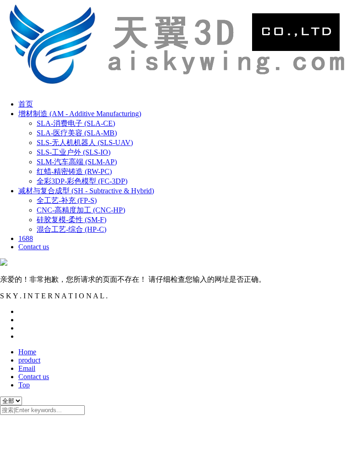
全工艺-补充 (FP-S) (67, 200)
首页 (25, 104)
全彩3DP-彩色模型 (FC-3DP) (82, 181)
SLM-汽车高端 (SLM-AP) (77, 162)
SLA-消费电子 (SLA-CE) (76, 123)
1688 (25, 238)
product (29, 360)
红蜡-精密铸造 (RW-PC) (74, 171)
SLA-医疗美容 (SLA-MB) (77, 133)
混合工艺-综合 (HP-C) (71, 229)
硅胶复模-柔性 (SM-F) (71, 220)
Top (24, 385)
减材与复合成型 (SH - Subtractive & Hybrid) (86, 191)
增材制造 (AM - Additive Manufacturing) (79, 114)
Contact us (33, 247)
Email (26, 368)
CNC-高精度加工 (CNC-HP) (81, 210)
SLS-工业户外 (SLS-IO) (73, 152)
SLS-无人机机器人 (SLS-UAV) (85, 142)
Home (27, 352)
